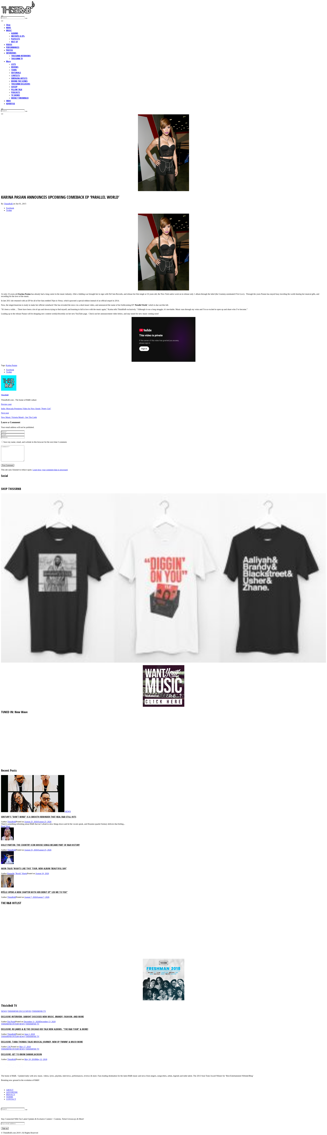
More (8, 61)
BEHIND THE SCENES (19, 81)
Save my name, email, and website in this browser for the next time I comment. (35, 442)
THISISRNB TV (17, 58)
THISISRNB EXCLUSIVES (20, 84)
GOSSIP (14, 86)
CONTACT (11, 1099)
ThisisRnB (8, 204)
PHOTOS (9, 50)
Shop (8, 24)
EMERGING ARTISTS (19, 78)
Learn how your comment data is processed (50, 470)
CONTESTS (15, 75)
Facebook (10, 208)
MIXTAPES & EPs (18, 36)
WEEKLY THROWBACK (19, 98)
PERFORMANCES (12, 47)
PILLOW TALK (16, 89)
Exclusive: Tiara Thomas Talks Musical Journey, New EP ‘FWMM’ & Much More (42, 1041)
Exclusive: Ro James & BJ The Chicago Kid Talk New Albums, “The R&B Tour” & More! (44, 1029)
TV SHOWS (15, 95)
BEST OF (14, 41)
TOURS (14, 69)
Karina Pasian (11, 365)
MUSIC (9, 30)
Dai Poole (11, 1022)
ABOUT (9, 1090)
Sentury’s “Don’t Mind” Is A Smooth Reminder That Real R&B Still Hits (38, 816)
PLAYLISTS (15, 38)
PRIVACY (10, 1094)
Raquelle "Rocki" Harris (17, 873)
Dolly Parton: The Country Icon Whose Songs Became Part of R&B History (40, 844)
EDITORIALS (16, 72)
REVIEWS (14, 67)
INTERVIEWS (11, 53)
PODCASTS (15, 92)
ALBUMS (14, 33)
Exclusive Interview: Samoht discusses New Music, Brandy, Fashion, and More (42, 1016)
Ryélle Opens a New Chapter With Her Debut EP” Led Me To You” (34, 892)
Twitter (9, 210)
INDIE (8, 100)
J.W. (9, 1047)
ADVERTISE (10, 103)
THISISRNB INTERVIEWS (21, 55)
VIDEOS (9, 44)
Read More (5, 826)
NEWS (8, 27)
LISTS (13, 64)
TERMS (9, 1097)
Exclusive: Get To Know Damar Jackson (21, 1054)
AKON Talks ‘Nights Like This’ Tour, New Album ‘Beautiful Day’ (34, 868)
